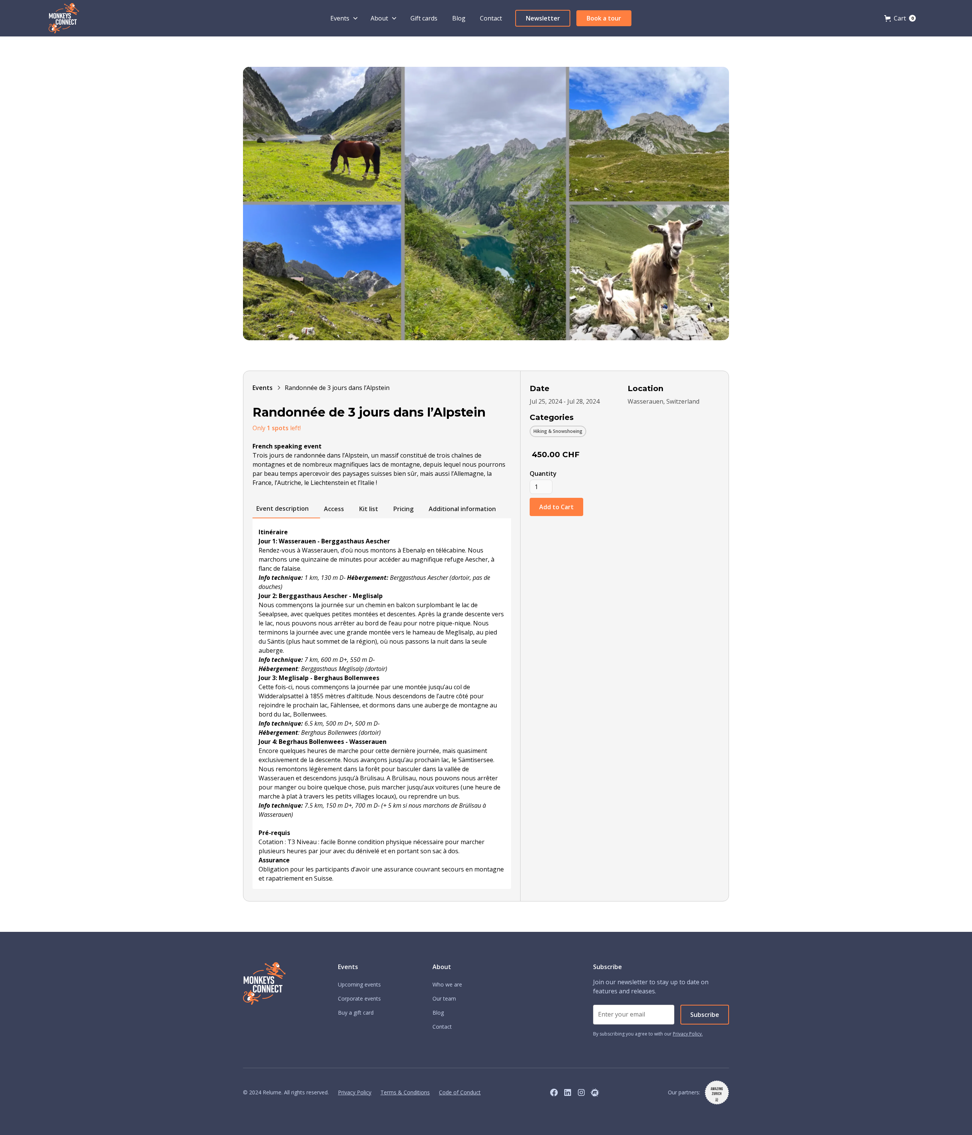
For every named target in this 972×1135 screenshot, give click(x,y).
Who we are (447, 984)
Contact (491, 18)
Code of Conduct (460, 1092)
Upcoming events (359, 984)
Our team (444, 998)
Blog (458, 18)
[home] (64, 18)
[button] (344, 18)
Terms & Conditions (405, 1092)
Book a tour (604, 18)
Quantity (543, 473)
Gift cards (423, 18)
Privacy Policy (354, 1092)
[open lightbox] (486, 203)
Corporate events (359, 998)
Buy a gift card (356, 1012)
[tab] (286, 508)
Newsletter (543, 18)
